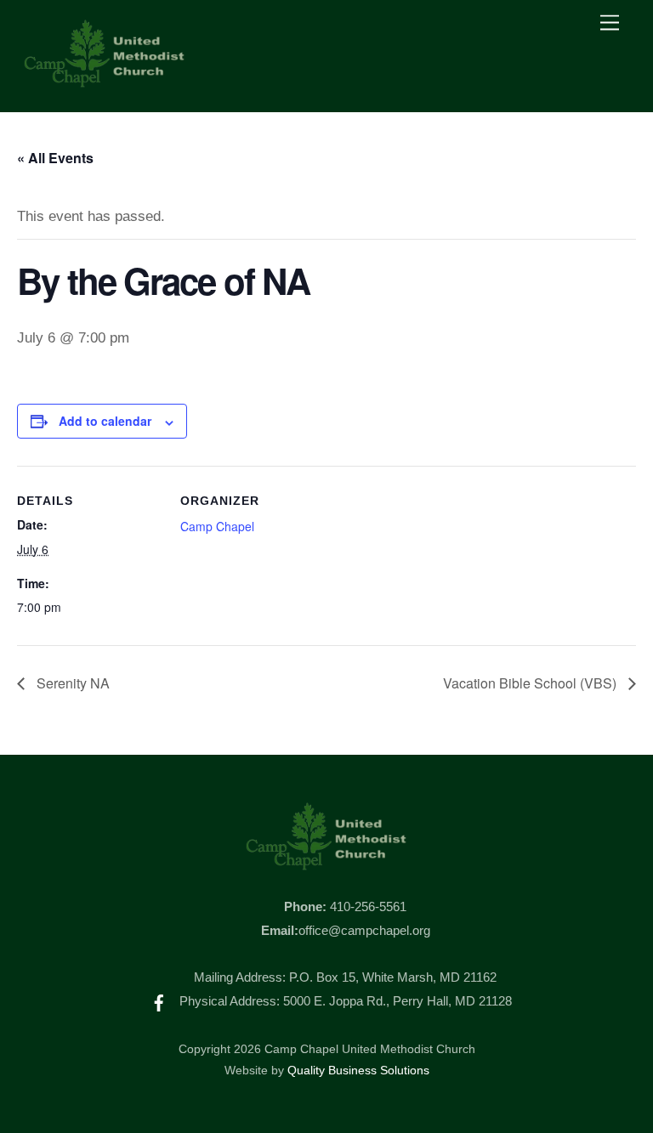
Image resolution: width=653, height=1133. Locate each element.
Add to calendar (105, 420)
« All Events (55, 157)
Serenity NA (71, 683)
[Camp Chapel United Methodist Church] (105, 81)
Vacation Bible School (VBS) (531, 683)
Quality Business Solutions (358, 1070)
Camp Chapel (217, 526)
